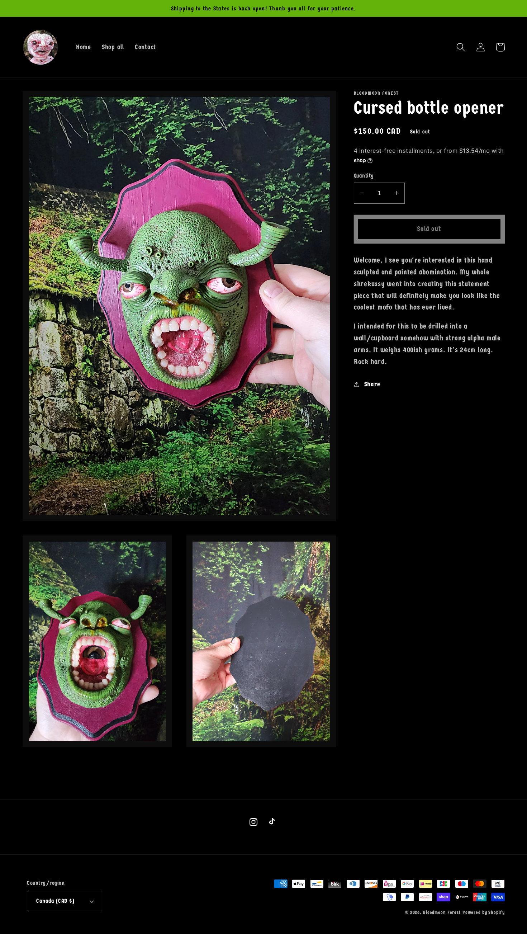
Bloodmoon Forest (442, 912)
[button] (461, 47)
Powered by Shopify (483, 912)
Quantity (364, 175)
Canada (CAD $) (55, 900)
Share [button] (372, 384)
